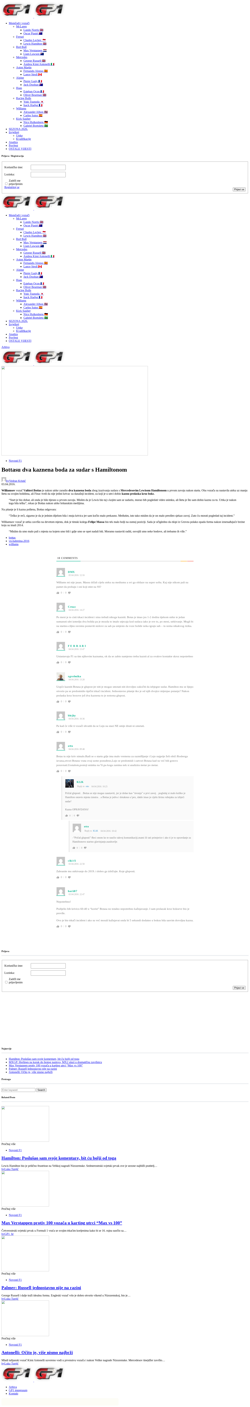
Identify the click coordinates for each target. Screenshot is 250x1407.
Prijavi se (239, 189)
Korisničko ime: (13, 167)
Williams (21, 108)
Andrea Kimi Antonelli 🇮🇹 (38, 64)
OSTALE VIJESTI (20, 148)
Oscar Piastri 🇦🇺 (32, 33)
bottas (12, 537)
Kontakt (13, 1393)
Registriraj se (11, 187)
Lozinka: (9, 174)
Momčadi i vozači (19, 23)
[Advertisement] (30, 1015)
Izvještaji (14, 132)
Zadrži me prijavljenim (16, 182)
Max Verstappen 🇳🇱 (35, 50)
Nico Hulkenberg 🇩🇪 (35, 122)
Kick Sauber (23, 118)
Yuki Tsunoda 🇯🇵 (33, 101)
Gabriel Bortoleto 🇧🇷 (35, 125)
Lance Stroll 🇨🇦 (32, 74)
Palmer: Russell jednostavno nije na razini (33, 1068)
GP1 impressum (18, 1390)
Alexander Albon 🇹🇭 (35, 112)
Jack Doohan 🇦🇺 (33, 84)
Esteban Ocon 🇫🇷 (33, 91)
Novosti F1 (15, 460)
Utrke (19, 135)
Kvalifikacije (23, 138)
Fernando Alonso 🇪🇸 (35, 71)
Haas (19, 88)
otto (87, 786)
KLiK (80, 782)
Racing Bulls (23, 98)
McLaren (21, 26)
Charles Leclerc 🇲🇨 (34, 40)
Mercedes (21, 57)
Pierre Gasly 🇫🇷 (32, 81)
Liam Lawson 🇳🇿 (33, 53)
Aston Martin (23, 67)
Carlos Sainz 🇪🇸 (32, 115)
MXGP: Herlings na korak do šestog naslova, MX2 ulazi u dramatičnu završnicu (55, 1062)
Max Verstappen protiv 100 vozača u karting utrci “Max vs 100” (46, 1065)
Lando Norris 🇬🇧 (33, 29)
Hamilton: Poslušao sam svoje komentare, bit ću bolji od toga (44, 1058)
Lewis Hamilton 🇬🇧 (34, 43)
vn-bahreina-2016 (19, 540)
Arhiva (5, 347)
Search (41, 1090)
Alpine (20, 77)
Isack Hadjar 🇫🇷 (32, 105)
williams (13, 544)
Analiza (13, 142)
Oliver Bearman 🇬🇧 (34, 94)
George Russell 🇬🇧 (34, 60)
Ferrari (20, 36)
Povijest (13, 145)
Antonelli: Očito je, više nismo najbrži (31, 1072)
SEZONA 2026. (18, 129)
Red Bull (21, 47)
